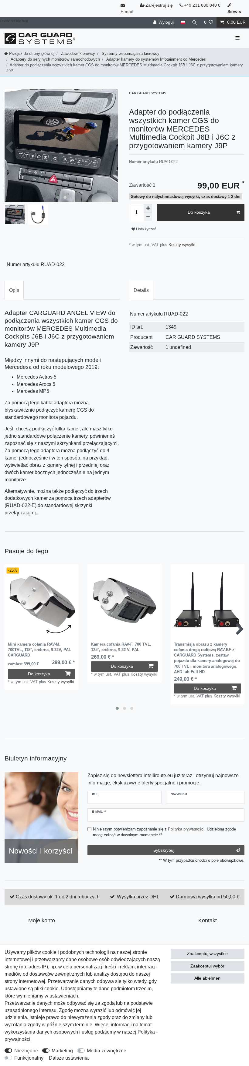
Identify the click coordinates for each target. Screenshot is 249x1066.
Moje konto (41, 920)
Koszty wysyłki (181, 244)
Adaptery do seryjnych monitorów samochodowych (55, 59)
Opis (14, 290)
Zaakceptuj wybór (207, 966)
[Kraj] (182, 22)
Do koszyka (199, 212)
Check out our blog (14, 21)
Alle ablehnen (207, 978)
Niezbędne (26, 1050)
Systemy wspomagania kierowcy (130, 53)
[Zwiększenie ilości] (148, 208)
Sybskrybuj (163, 850)
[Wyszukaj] (195, 22)
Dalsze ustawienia (69, 1058)
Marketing (62, 1050)
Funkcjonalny (28, 1058)
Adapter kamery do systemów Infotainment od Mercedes (155, 59)
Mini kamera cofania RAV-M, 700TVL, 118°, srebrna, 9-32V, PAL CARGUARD (39, 649)
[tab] (14, 290)
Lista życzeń (145, 229)
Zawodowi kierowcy (77, 53)
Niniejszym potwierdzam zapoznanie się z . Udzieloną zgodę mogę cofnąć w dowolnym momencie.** (164, 832)
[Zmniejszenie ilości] (148, 216)
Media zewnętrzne (106, 1050)
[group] (41, 601)
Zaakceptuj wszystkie (207, 953)
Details (141, 290)
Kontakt (207, 920)
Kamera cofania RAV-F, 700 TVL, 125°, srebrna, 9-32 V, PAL (121, 647)
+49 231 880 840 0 (201, 5)
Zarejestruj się (159, 5)
